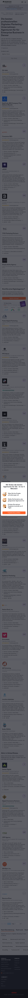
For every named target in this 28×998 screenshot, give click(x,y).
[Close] (25, 483)
